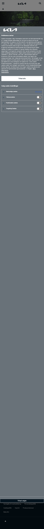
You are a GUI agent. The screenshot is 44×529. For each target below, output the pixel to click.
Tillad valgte (22, 501)
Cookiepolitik (5, 72)
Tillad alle (22, 78)
